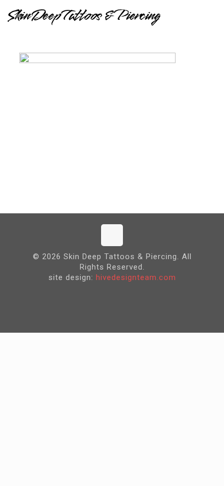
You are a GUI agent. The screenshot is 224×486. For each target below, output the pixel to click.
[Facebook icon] (103, 294)
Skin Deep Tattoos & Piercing (83, 15)
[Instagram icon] (120, 294)
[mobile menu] (210, 16)
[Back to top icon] (112, 235)
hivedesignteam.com (136, 277)
